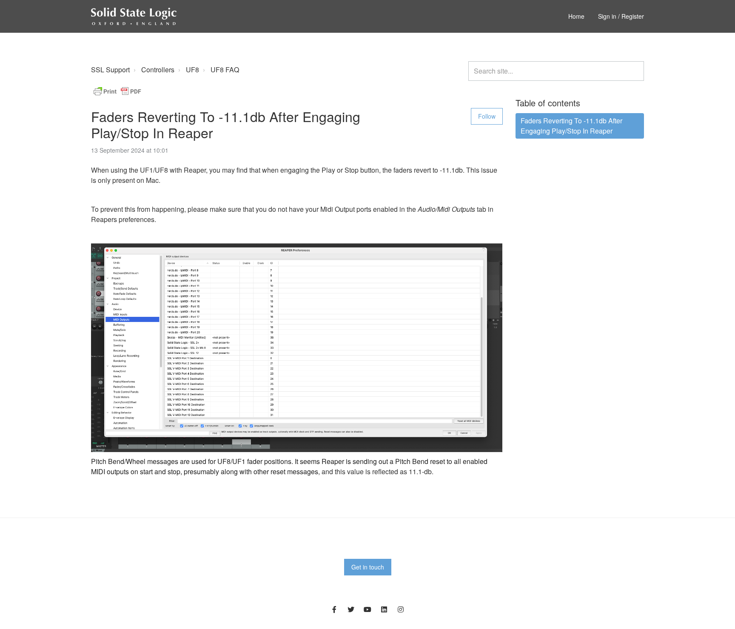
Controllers (157, 69)
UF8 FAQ (225, 69)
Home (576, 16)
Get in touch (367, 567)
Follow (487, 116)
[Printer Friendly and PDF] (117, 90)
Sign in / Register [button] (621, 16)
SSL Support (110, 69)
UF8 (192, 69)
